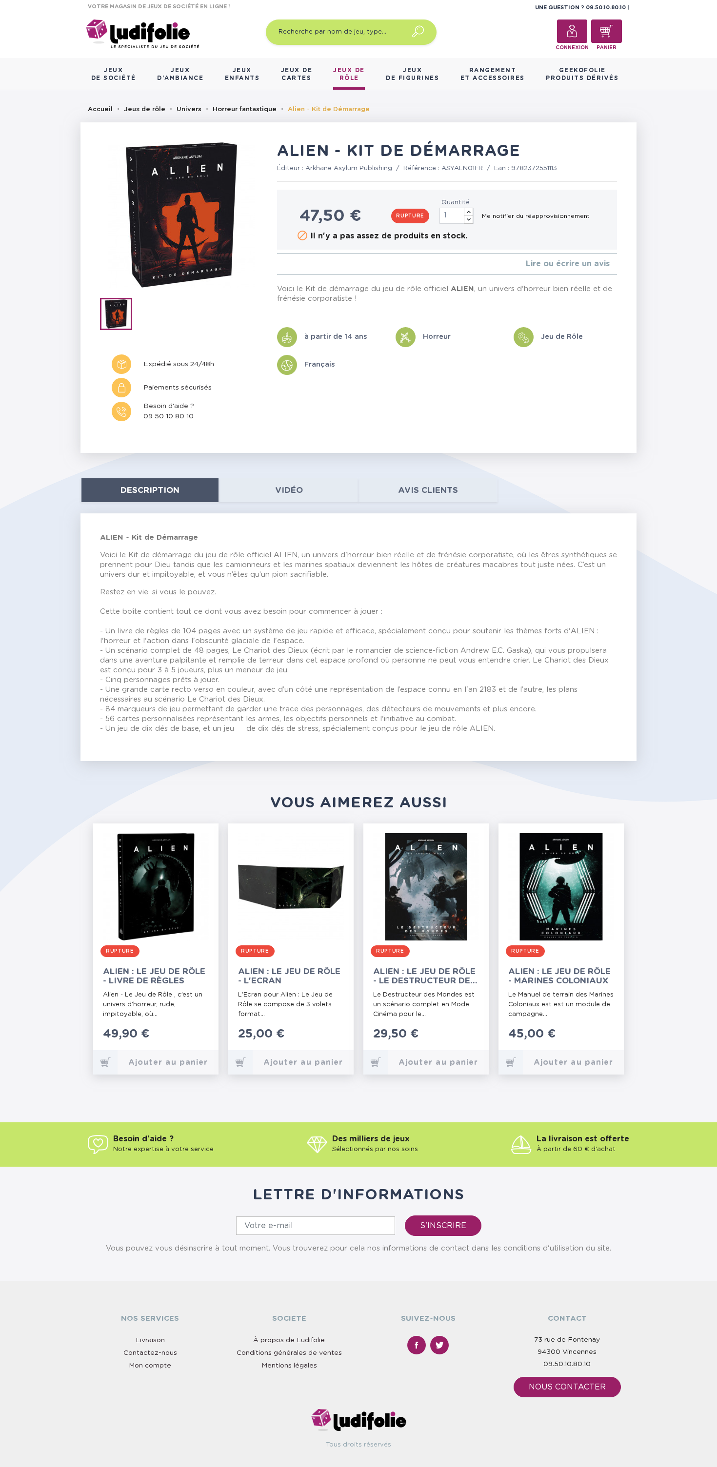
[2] (287, 264)
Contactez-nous (150, 1353)
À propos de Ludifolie (289, 1340)
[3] (295, 264)
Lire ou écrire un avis (568, 264)
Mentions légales (289, 1365)
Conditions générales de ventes (289, 1353)
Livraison (150, 1340)
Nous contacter (567, 1387)
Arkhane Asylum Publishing (348, 168)
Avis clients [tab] (428, 490)
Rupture (410, 216)
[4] (303, 264)
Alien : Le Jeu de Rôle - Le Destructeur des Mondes (424, 976)
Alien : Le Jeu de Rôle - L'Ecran (289, 976)
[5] (311, 264)
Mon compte (150, 1365)
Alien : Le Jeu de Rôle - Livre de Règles (154, 976)
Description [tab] (149, 490)
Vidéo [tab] (289, 490)
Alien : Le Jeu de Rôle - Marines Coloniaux (559, 976)
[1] (279, 264)
